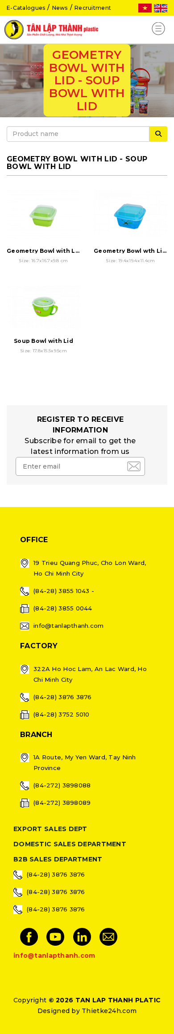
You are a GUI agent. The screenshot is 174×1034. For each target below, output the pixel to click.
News (60, 7)
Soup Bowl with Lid (43, 341)
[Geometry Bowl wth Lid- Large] (130, 216)
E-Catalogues (26, 7)
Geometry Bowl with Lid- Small (54, 250)
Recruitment (93, 7)
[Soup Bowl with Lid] (43, 306)
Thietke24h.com (109, 1011)
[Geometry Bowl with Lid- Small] (43, 216)
